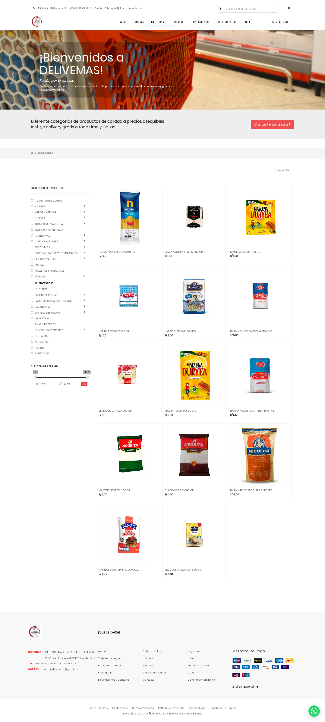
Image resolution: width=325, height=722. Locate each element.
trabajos (148, 658)
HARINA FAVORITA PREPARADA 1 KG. (251, 331)
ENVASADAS (46, 283)
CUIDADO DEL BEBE (46, 241)
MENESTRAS (42, 318)
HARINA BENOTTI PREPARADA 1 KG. (119, 569)
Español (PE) (252, 686)
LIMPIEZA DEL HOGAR (47, 313)
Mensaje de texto (198, 665)
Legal (191, 672)
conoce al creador (154, 672)
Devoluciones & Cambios (113, 680)
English (237, 686)
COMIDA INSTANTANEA (49, 230)
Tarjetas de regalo (109, 658)
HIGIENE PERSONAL (46, 295)
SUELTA (43, 289)
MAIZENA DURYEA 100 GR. (245, 252)
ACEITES (40, 206)
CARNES (40, 348)
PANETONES (42, 353)
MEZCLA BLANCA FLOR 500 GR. (183, 569)
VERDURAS (41, 342)
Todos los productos (48, 201)
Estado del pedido (109, 665)
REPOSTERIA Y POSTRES (49, 330)
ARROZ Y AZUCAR (45, 212)
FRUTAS (39, 265)
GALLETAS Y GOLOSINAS (49, 271)
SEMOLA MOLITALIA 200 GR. (115, 410)
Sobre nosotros (152, 651)
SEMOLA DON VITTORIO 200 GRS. (185, 252)
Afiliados (148, 665)
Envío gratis (105, 672)
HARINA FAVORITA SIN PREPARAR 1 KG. (252, 410)
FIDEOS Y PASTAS (45, 259)
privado (192, 658)
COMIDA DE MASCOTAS (49, 224)
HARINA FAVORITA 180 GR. (114, 331)
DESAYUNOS (42, 247)
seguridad (194, 651)
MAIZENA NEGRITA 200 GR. (115, 490)
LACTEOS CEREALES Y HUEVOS (53, 301)
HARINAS (40, 276)
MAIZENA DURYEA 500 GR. (180, 410)
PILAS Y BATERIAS (45, 324)
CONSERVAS (42, 236)
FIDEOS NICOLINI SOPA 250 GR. (117, 252)
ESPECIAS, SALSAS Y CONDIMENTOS (56, 253)
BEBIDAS (40, 218)
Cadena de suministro (201, 680)
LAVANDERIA (42, 307)
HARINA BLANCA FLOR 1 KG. (180, 331)
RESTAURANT (43, 336)
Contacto (148, 680)
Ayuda (102, 651)
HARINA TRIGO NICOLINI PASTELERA (251, 490)
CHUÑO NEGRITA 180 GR (179, 490)
